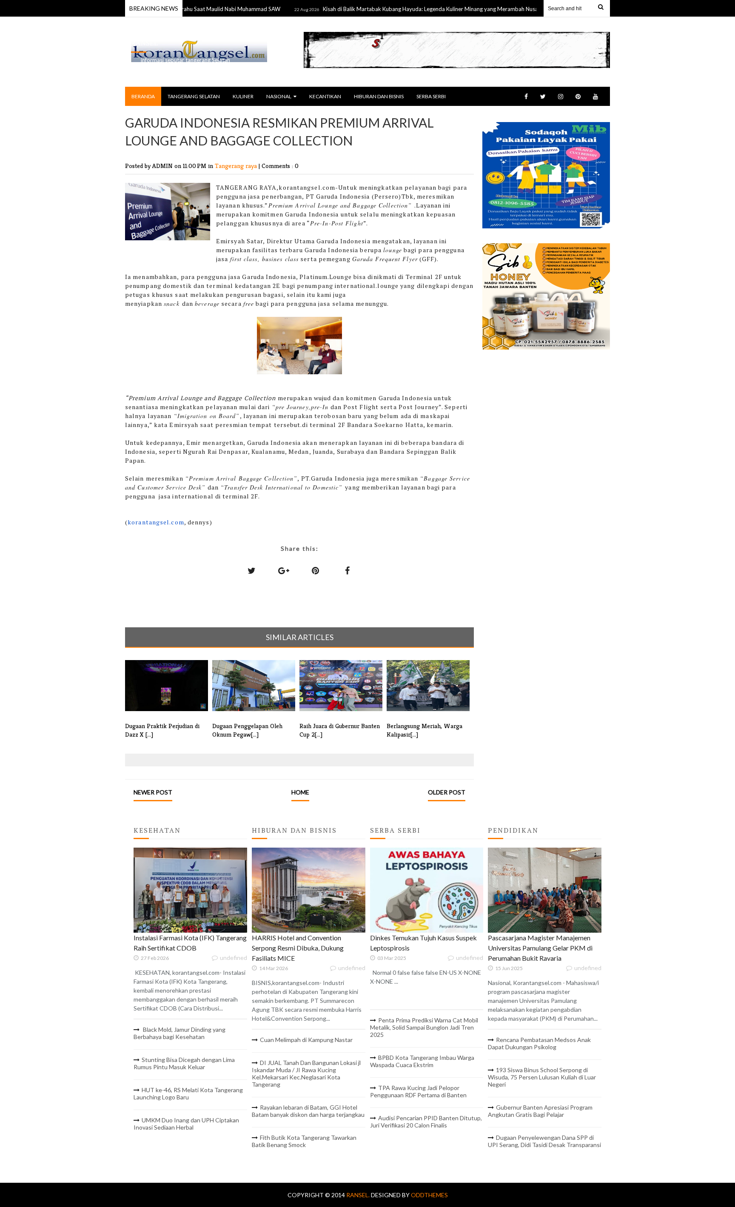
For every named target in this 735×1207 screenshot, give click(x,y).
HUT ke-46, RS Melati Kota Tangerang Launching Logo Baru (188, 1093)
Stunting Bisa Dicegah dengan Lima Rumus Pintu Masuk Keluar (184, 1063)
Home (300, 792)
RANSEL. (358, 1194)
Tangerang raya (237, 166)
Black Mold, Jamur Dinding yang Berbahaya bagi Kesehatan (179, 1033)
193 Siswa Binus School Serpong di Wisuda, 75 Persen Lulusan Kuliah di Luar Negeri (542, 1077)
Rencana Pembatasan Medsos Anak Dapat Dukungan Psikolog (539, 1043)
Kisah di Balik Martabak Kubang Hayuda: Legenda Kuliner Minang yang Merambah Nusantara (408, 9)
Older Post (446, 792)
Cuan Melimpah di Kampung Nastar (306, 1039)
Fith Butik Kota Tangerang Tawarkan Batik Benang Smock (304, 1141)
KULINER (243, 96)
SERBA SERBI (431, 96)
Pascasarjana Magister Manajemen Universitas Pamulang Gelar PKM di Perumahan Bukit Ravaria (540, 948)
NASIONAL (278, 96)
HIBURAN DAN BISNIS (379, 96)
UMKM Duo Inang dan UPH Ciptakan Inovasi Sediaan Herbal (186, 1123)
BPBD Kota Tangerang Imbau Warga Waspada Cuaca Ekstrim (422, 1061)
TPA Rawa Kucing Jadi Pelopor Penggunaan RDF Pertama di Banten (418, 1091)
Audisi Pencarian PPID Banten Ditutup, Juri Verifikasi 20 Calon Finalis (426, 1121)
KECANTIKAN (325, 96)
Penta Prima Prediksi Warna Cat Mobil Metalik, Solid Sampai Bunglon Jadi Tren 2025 (424, 1027)
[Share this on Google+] (284, 570)
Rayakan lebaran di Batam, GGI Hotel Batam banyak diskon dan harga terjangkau (308, 1111)
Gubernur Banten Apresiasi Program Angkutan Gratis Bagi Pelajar (540, 1111)
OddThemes (429, 1194)
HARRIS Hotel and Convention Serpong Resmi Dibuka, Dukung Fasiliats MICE (298, 948)
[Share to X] (252, 570)
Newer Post (153, 792)
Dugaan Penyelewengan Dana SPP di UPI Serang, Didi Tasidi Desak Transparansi (544, 1141)
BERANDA (143, 96)
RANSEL (144, 43)
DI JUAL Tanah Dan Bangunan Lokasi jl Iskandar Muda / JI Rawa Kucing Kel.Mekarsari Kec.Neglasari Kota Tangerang (306, 1073)
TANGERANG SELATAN (194, 96)
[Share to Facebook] (347, 570)
